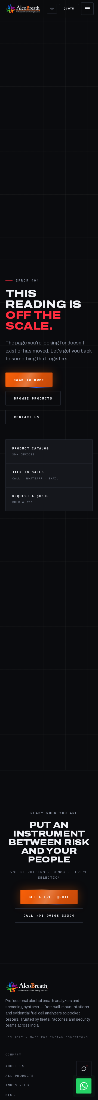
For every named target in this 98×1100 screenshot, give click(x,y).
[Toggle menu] (87, 8)
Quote (69, 8)
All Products (19, 1076)
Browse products (33, 398)
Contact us (26, 417)
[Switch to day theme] (52, 8)
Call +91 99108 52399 (49, 915)
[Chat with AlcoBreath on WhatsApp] (83, 1086)
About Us (14, 1066)
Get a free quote (49, 897)
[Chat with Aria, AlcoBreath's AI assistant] (83, 1068)
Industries (17, 1085)
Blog (10, 1095)
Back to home (29, 380)
